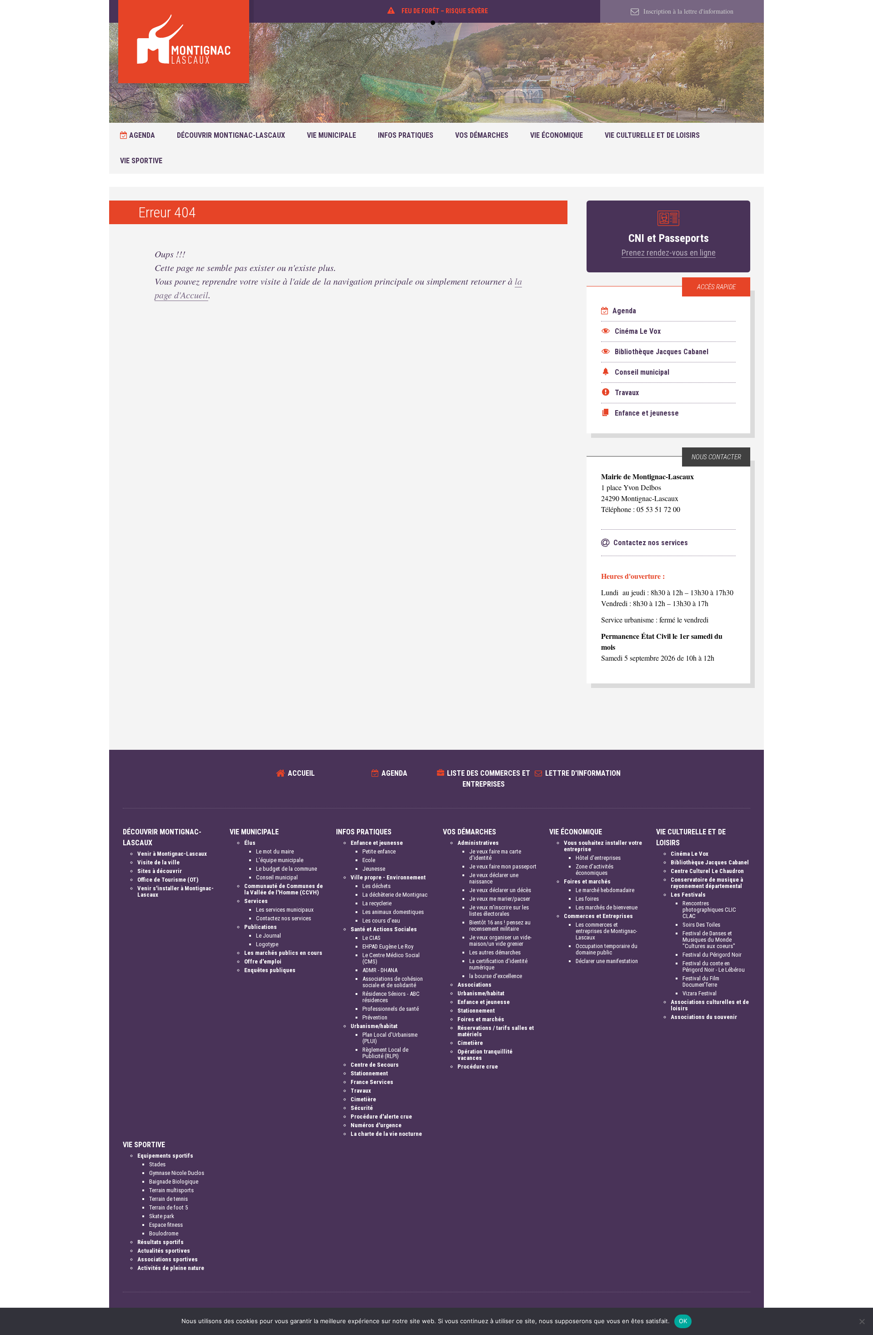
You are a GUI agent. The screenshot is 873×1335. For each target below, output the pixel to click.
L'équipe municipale (279, 860)
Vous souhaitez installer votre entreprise (603, 846)
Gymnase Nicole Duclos (176, 1172)
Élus (250, 842)
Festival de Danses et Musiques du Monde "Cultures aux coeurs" (708, 939)
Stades (157, 1164)
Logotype (267, 944)
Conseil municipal (277, 877)
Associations (474, 984)
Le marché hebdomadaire (605, 890)
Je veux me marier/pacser (499, 898)
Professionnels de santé (390, 1008)
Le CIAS (371, 937)
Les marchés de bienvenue (606, 907)
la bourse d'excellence (495, 976)
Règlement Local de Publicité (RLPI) (385, 1052)
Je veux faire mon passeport (503, 866)
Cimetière (363, 1099)
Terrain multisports (171, 1190)
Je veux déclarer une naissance (493, 878)
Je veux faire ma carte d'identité (495, 854)
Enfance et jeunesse (377, 842)
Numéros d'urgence (376, 1125)
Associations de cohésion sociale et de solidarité (392, 982)
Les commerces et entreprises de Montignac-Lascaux (606, 931)
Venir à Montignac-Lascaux (172, 853)
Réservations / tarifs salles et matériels (495, 1031)
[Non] (861, 1321)
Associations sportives (167, 1259)
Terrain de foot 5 (168, 1207)
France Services (372, 1082)
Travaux (361, 1090)
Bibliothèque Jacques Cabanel (710, 862)
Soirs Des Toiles (701, 924)
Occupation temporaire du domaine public (606, 949)
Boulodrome (163, 1233)
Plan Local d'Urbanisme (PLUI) (389, 1037)
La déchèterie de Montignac (394, 894)
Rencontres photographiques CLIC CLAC (709, 909)
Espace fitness (166, 1224)
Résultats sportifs (160, 1242)
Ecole (368, 860)
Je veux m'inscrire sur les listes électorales (499, 910)
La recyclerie (376, 903)
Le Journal (268, 935)
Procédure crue (477, 1066)
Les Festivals (688, 894)
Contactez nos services (283, 918)
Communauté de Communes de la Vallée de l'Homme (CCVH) (283, 889)
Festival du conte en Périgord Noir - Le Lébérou (713, 966)
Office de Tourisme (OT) (167, 879)
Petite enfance (379, 851)
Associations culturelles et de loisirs (710, 1005)
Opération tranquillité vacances (484, 1054)
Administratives (478, 842)
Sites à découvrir (159, 871)
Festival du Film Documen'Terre (700, 981)
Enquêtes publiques (270, 970)
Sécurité (362, 1107)
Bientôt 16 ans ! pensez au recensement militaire (500, 925)
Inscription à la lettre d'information (687, 11)
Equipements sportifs (165, 1155)
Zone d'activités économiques (594, 869)
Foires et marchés (480, 1019)
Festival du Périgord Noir (712, 954)
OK (683, 1321)
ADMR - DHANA (379, 970)
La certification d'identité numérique (498, 964)
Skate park (161, 1216)
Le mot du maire (275, 851)
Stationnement (369, 1073)
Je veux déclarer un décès (500, 890)
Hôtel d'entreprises (598, 857)
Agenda (141, 135)
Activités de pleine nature (170, 1268)
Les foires (587, 898)
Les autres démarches (495, 952)
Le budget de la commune (286, 868)
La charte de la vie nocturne (386, 1133)
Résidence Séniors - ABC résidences (391, 997)
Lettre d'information (583, 773)
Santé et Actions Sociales (384, 929)
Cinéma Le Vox (689, 853)
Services (256, 901)
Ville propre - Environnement (388, 877)
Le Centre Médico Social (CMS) (391, 958)
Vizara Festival (699, 993)
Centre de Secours (375, 1064)
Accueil (301, 773)
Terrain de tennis (168, 1198)
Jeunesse (373, 868)
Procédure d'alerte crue (381, 1116)
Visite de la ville (158, 862)
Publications (260, 926)
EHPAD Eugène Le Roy (387, 946)
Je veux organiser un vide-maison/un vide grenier (500, 940)
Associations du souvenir (704, 1017)
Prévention (374, 1017)
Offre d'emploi (262, 961)
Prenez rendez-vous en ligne (669, 252)
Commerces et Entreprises (598, 916)
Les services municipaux (285, 909)
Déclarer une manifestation (607, 961)
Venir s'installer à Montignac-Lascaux (175, 891)
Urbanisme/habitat (374, 1026)
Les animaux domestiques (393, 911)
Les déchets (376, 886)
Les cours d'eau (381, 920)
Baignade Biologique (173, 1181)
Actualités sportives (163, 1250)
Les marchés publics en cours (283, 952)
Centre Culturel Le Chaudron (707, 871)
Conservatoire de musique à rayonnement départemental (707, 882)
